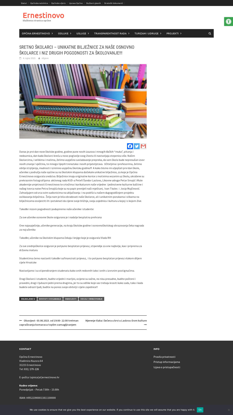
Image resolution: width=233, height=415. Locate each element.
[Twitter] (137, 146)
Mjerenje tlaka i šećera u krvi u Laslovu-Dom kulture (116, 320)
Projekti (172, 33)
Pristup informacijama (167, 362)
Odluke (63, 33)
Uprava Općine (76, 3)
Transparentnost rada (110, 33)
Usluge (81, 33)
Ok (200, 409)
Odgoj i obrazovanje (91, 299)
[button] (228, 21)
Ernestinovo (43, 15)
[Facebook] (130, 146)
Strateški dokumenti (113, 3)
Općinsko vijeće (58, 3)
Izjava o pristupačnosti (167, 367)
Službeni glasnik (93, 3)
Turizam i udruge (146, 33)
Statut (24, 3)
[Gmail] (143, 146)
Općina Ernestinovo (36, 33)
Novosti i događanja (50, 299)
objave (45, 58)
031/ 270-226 (31, 369)
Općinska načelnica (39, 3)
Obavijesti (70, 299)
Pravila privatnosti (164, 356)
